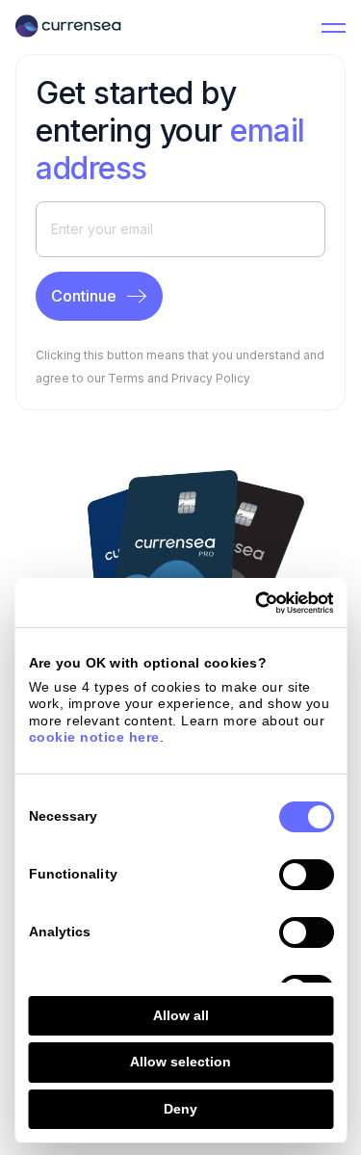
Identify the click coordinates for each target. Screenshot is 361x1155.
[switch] (305, 874)
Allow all (181, 1015)
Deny (180, 1108)
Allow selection (180, 1061)
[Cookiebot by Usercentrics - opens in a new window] (253, 603)
